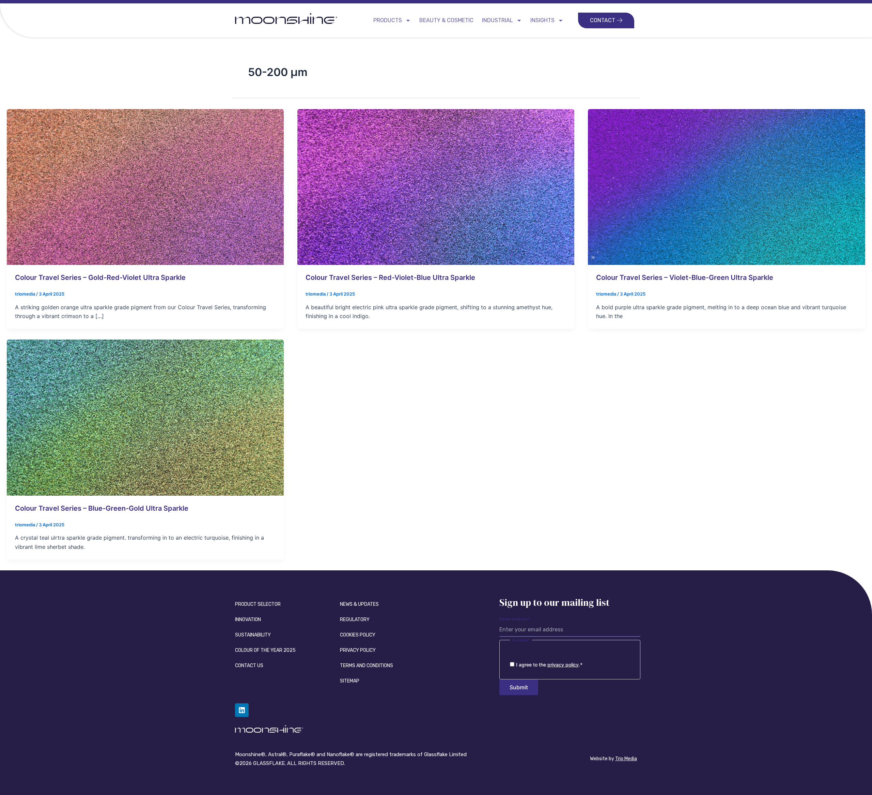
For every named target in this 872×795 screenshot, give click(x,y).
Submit (519, 687)
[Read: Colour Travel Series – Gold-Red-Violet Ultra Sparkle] (145, 186)
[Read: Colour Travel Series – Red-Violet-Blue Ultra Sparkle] (435, 186)
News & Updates (359, 604)
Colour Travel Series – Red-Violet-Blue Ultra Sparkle (390, 277)
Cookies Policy (357, 635)
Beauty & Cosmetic (446, 20)
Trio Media (626, 759)
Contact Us (249, 666)
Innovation (248, 619)
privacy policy (563, 665)
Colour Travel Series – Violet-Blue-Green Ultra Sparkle (684, 277)
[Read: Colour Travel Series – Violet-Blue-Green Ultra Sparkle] (726, 186)
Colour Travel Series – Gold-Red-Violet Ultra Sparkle (100, 277)
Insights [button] (542, 20)
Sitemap (349, 681)
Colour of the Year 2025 (265, 650)
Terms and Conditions (366, 666)
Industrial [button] (497, 20)
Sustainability (253, 635)
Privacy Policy (358, 650)
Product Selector (258, 604)
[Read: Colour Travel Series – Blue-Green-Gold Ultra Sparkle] (145, 417)
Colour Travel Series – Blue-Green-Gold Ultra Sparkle (101, 508)
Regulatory (355, 619)
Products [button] (387, 20)
